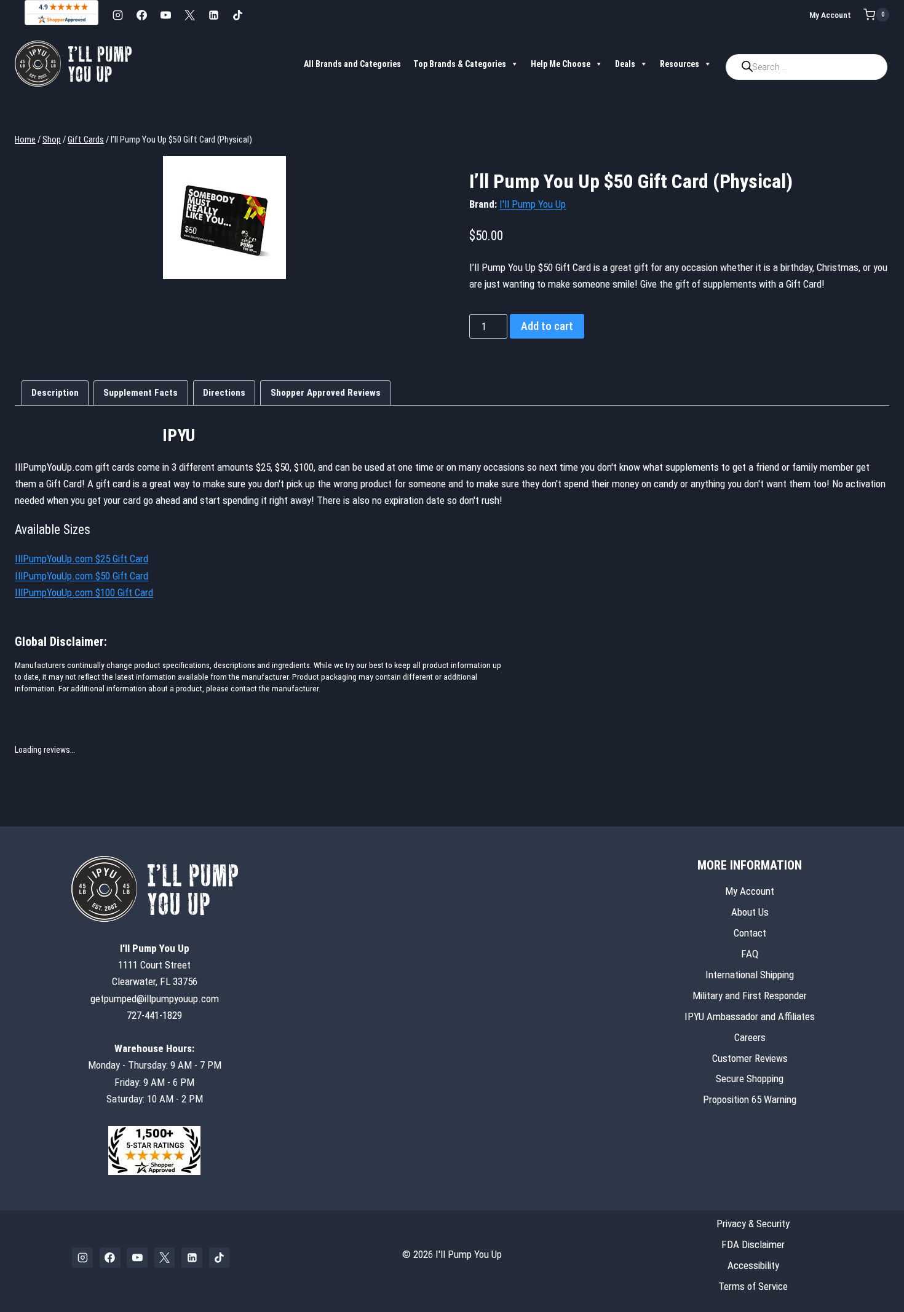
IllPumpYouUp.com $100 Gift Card (84, 592)
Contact (750, 933)
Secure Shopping (749, 1078)
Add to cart (547, 326)
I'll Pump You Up (532, 204)
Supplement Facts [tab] (140, 392)
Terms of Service (753, 1286)
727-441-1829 (154, 1015)
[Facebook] (141, 14)
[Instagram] (117, 14)
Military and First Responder (749, 995)
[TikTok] (237, 14)
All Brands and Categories (352, 64)
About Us (750, 912)
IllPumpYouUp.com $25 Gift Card (81, 558)
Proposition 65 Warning (749, 1099)
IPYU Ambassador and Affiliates (749, 1016)
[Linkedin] (213, 14)
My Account (830, 15)
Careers (750, 1037)
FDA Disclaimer (753, 1244)
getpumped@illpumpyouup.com (154, 998)
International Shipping (749, 974)
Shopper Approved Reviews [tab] (326, 392)
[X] (189, 14)
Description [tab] (55, 392)
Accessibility (753, 1265)
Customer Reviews (750, 1058)
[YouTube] (165, 14)
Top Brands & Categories (459, 64)
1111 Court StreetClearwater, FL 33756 (154, 965)
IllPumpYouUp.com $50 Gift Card (81, 576)
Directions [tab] (224, 392)
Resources (679, 64)
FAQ (749, 954)
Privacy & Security (753, 1223)
